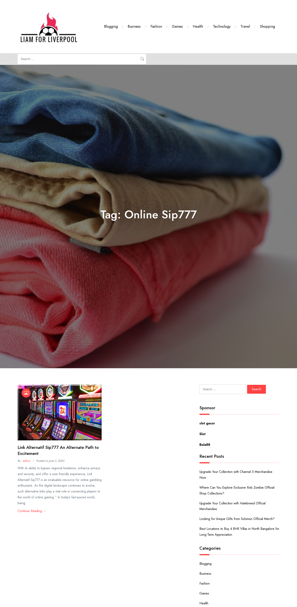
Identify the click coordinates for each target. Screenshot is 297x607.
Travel (245, 26)
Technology (222, 26)
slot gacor (207, 423)
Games (177, 26)
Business (134, 26)
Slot (202, 434)
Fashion (156, 26)
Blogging (111, 26)
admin (26, 461)
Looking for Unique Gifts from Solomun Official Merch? (237, 519)
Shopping (267, 26)
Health (198, 26)
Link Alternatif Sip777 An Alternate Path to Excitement (58, 450)
